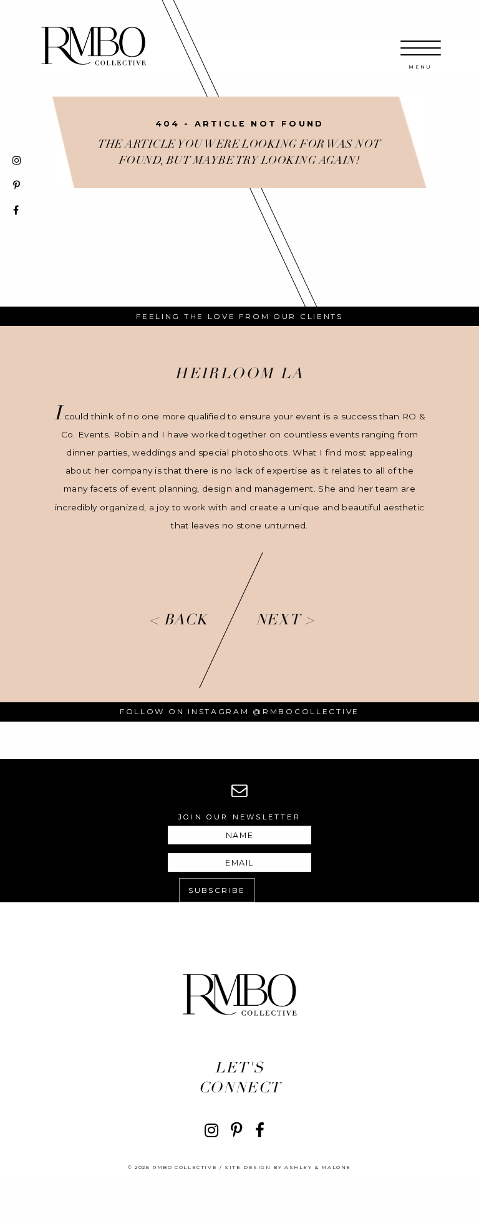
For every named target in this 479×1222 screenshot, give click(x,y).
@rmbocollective (306, 711)
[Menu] (420, 55)
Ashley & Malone (317, 1167)
